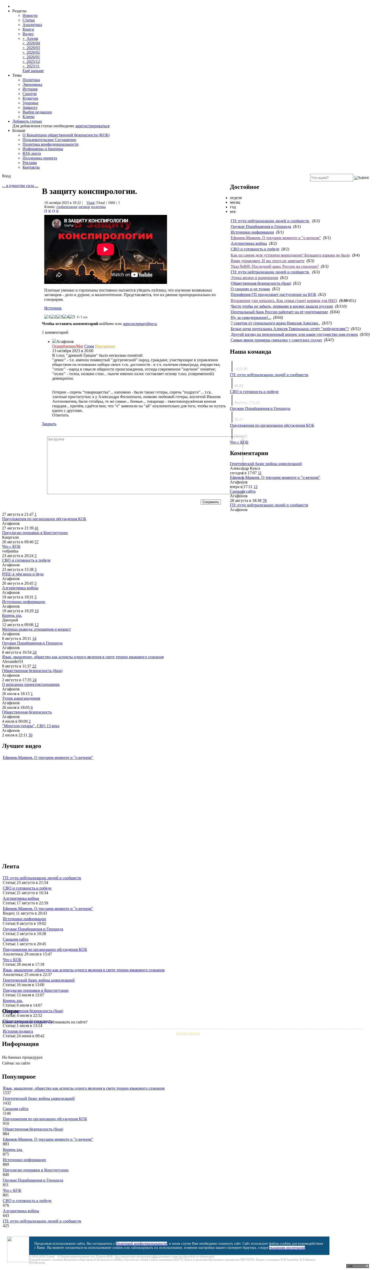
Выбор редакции (37, 112)
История (30, 89)
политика (98, 207)
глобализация (67, 207)
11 (260, 473)
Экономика (32, 84)
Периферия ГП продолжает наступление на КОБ (273, 294)
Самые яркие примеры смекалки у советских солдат (276, 340)
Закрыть (49, 424)
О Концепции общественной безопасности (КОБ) (66, 135)
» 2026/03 (31, 47)
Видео (28, 34)
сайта (154, 1256)
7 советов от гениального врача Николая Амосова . (275, 323)
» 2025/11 (31, 66)
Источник (53, 308)
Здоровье (30, 103)
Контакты (31, 167)
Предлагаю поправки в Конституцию (35, 532)
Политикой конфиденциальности (141, 1243)
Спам (89, 346)
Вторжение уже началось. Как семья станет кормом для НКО (284, 300)
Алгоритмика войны (249, 243)
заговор (84, 207)
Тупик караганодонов (21, 698)
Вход (6, 176)
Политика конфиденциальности (51, 144)
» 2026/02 (31, 52)
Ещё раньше (33, 70)
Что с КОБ (239, 442)
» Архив (30, 38)
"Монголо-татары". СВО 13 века (30, 726)
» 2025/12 (31, 61)
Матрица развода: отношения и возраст (36, 629)
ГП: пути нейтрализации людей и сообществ (270, 221)
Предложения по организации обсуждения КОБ (272, 425)
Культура (30, 98)
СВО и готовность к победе (255, 249)
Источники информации (252, 232)
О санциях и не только (250, 289)
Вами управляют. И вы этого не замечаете (267, 261)
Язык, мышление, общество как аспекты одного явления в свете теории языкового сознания (83, 657)
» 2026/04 (31, 43)
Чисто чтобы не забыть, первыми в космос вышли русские (282, 306)
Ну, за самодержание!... (251, 317)
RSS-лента (32, 153)
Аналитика (32, 24)
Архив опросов (188, 1033)
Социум (30, 93)
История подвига (18, 1031)
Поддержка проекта (40, 158)
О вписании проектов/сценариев (31, 684)
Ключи (29, 116)
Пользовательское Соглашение (49, 139)
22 (34, 666)
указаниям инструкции (287, 1248)
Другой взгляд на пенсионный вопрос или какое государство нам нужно (294, 334)
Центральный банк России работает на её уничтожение (279, 312)
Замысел (30, 107)
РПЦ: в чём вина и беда (22, 574)
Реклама (30, 162)
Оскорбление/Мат (67, 346)
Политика (31, 80)
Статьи (29, 20)
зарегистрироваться (92, 126)
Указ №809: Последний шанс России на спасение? (275, 266)
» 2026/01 (31, 57)
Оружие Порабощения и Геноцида (261, 226)
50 (30, 735)
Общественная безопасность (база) (261, 283)
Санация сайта (243, 491)
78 (264, 500)
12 (255, 486)
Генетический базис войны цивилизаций (266, 463)
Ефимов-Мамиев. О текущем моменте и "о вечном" (276, 238)
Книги (28, 29)
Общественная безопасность (27, 712)
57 (37, 542)
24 (34, 652)
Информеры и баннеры (43, 149)
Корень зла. (12, 615)
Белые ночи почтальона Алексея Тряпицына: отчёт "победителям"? (290, 329)
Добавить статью (27, 121)
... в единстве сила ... (20, 185)
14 (34, 638)
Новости (30, 15)
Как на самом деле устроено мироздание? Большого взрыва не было (290, 255)
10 (37, 611)
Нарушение (105, 346)
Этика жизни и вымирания (254, 277)
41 (37, 528)
